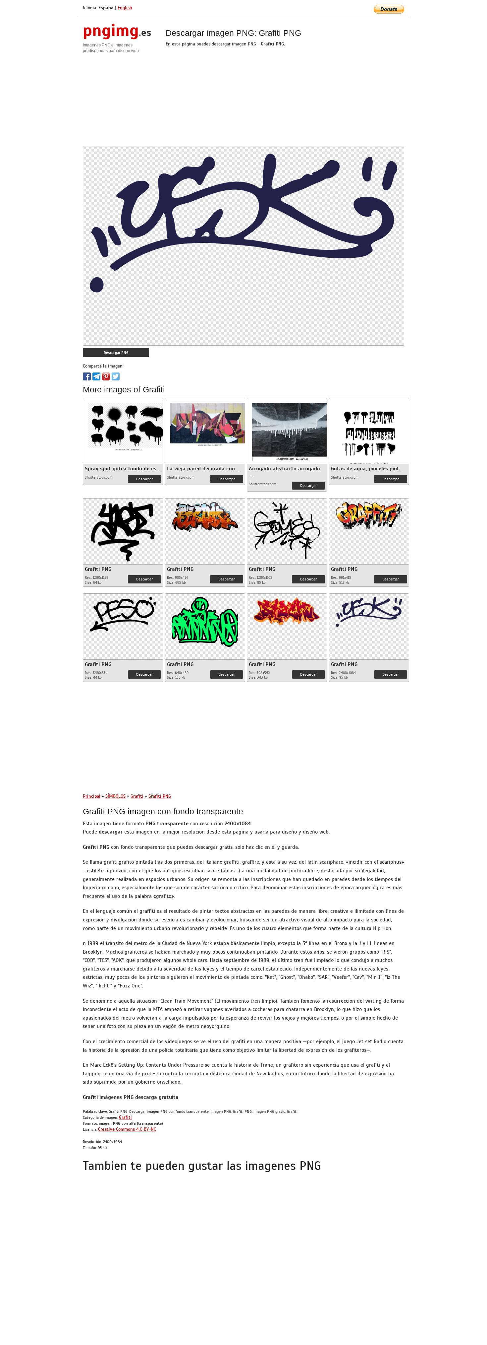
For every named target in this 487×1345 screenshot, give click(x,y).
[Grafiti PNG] (123, 530)
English (125, 8)
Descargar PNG (116, 352)
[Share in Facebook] (87, 376)
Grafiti (125, 1117)
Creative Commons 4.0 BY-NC (127, 1129)
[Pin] (106, 376)
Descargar (144, 479)
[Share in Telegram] (96, 376)
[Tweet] (116, 376)
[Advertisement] (243, 100)
